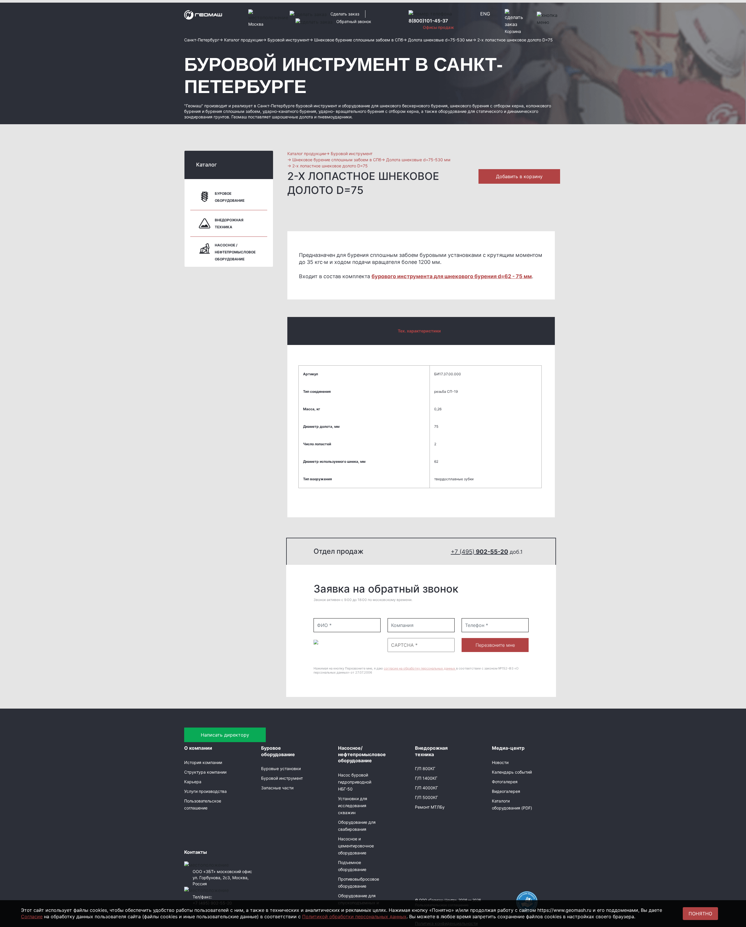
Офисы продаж (438, 27)
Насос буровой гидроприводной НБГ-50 (354, 781)
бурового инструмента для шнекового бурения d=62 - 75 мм (452, 276)
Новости (500, 762)
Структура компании (205, 772)
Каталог (206, 165)
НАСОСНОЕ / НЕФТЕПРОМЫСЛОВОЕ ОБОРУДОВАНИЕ (235, 252)
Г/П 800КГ (425, 768)
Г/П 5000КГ (426, 797)
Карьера (192, 781)
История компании (203, 762)
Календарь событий (512, 772)
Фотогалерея (505, 781)
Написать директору (225, 735)
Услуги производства (205, 791)
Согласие (32, 916)
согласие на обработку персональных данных (420, 668)
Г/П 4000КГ (426, 787)
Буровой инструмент (282, 778)
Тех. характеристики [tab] (419, 330)
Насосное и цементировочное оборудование (356, 845)
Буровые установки (281, 768)
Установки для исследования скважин (352, 805)
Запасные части (277, 787)
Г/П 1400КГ (426, 778)
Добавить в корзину (519, 176)
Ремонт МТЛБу (430, 807)
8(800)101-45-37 (428, 21)
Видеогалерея (506, 791)
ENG (485, 14)
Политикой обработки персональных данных (354, 916)
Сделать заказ (344, 13)
